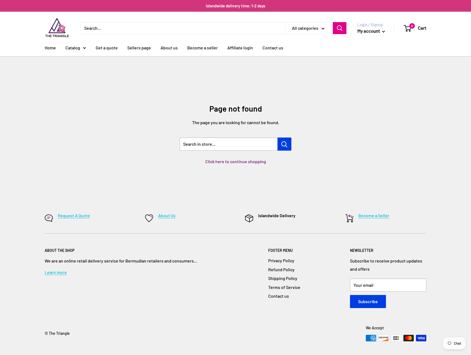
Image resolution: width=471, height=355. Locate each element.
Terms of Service (284, 287)
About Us (167, 215)
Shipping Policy (282, 278)
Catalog (72, 47)
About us (169, 47)
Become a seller (202, 47)
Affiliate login (240, 47)
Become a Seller (373, 215)
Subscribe (368, 301)
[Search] (339, 28)
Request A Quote (74, 215)
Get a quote (107, 47)
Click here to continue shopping (235, 161)
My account (369, 31)
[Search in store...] (284, 144)
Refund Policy (281, 269)
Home (50, 47)
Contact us (272, 47)
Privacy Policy (281, 260)
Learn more (56, 272)
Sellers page (139, 47)
